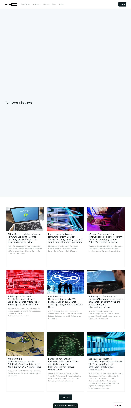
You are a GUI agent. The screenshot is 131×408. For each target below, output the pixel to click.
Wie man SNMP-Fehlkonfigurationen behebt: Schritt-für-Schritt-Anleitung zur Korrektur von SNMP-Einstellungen (25, 363)
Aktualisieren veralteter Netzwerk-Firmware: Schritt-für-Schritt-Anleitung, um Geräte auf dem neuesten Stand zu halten (24, 238)
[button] (65, 397)
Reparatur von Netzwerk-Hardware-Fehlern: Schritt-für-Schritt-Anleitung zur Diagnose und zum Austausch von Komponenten (65, 238)
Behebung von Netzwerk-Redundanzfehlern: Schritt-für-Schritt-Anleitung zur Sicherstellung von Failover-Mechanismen (63, 364)
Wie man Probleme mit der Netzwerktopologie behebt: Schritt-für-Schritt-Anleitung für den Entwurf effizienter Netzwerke (106, 238)
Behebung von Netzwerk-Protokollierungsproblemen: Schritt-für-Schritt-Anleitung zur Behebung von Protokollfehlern (24, 300)
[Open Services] (39, 4)
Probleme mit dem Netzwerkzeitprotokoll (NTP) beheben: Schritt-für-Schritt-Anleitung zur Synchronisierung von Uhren (65, 301)
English (119, 405)
